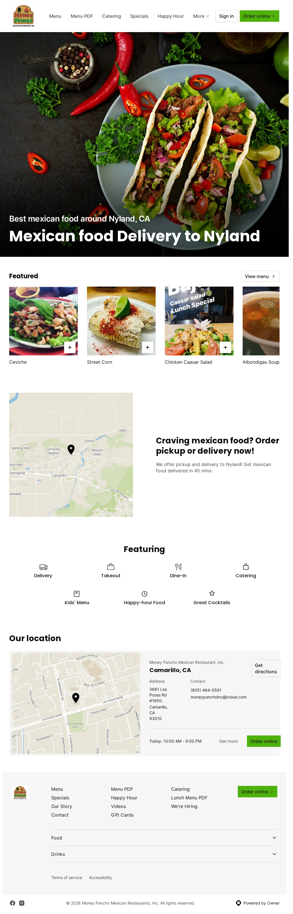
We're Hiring (184, 806)
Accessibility (100, 877)
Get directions (266, 668)
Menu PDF (82, 16)
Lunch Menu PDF (189, 798)
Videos (118, 806)
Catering (111, 16)
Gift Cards (122, 815)
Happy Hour (171, 16)
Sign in (226, 16)
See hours (228, 741)
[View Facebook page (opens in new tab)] (12, 903)
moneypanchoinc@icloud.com (219, 697)
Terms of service (66, 877)
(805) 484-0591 (206, 690)
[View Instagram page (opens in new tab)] (21, 903)
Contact (60, 815)
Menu (55, 16)
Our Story (61, 806)
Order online (263, 741)
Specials (139, 16)
